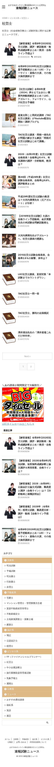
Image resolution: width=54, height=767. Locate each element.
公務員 (10, 689)
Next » (27, 356)
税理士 (10, 646)
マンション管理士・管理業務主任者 (24, 603)
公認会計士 (12, 640)
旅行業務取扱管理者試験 (19, 672)
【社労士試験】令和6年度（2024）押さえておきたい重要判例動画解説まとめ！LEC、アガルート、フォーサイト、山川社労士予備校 (34, 96)
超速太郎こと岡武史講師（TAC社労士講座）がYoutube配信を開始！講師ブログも (34, 118)
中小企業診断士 (14, 667)
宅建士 (10, 597)
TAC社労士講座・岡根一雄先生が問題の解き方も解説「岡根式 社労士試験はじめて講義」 (34, 138)
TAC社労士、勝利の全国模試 (33, 313)
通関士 (10, 683)
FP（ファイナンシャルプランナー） (24, 656)
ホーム (7, 739)
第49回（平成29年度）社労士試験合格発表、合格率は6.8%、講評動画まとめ (35, 180)
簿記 (9, 635)
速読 (9, 715)
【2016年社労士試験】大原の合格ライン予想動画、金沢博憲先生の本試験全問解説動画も (34, 219)
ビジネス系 (12, 651)
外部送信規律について (38, 742)
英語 (9, 710)
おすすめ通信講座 (15, 699)
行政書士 (11, 581)
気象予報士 (12, 678)
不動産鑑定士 (13, 613)
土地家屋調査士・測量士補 (20, 619)
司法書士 (11, 576)
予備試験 (11, 571)
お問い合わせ (21, 742)
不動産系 (11, 592)
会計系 (10, 630)
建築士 (10, 624)
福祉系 (10, 705)
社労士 (10, 662)
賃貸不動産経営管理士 (18, 608)
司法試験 (11, 565)
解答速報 (37, 57)
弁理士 (10, 587)
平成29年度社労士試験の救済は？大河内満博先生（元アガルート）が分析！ (34, 200)
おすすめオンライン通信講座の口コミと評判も (27, 747)
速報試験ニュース (27, 8)
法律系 (10, 560)
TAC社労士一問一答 (28, 293)
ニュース (11, 694)
